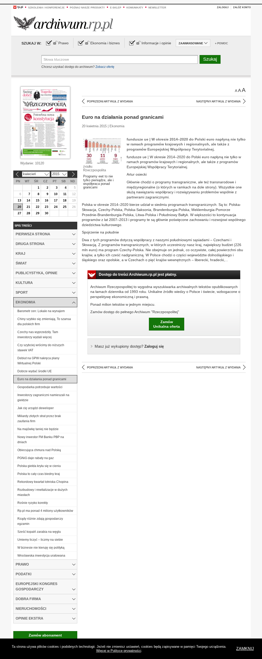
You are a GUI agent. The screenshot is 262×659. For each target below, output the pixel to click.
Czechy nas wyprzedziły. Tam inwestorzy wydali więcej (37, 334)
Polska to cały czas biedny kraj (38, 474)
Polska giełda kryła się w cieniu (39, 466)
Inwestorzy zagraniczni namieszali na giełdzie (43, 397)
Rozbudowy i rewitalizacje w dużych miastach (42, 492)
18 (65, 200)
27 (19, 213)
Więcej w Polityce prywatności (118, 651)
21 (28, 207)
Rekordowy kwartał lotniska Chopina (42, 482)
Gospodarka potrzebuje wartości (39, 387)
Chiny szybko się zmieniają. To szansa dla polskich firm (44, 321)
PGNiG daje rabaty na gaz (35, 458)
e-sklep (115, 7)
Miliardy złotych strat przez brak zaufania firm (39, 418)
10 (56, 194)
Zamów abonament (45, 635)
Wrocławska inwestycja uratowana (41, 555)
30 (46, 213)
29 (37, 213)
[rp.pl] (18, 6)
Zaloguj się (129, 346)
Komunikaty (134, 7)
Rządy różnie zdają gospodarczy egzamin (40, 521)
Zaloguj (222, 7)
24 (56, 207)
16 (46, 200)
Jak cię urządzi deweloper (35, 408)
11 (65, 194)
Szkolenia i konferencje (46, 7)
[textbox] (119, 59)
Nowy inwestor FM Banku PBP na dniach (40, 439)
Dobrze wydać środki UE (34, 371)
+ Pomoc (221, 43)
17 (56, 200)
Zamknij (245, 648)
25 (65, 207)
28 (28, 213)
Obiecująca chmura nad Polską (39, 450)
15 (37, 200)
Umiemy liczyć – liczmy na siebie (40, 539)
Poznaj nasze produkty (87, 7)
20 (19, 207)
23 (46, 207)
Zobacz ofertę (104, 67)
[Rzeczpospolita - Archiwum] (63, 23)
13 (19, 200)
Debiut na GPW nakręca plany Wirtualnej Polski (38, 360)
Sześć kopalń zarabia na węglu (39, 532)
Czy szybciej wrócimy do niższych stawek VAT (40, 347)
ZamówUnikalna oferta (166, 324)
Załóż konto (242, 7)
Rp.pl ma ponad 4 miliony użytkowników (45, 511)
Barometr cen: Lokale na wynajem (41, 311)
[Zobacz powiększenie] (102, 150)
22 (37, 207)
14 (28, 200)
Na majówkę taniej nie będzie (38, 429)
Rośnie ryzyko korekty (32, 503)
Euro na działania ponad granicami (41, 379)
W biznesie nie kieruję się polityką (40, 547)
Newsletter (157, 7)
